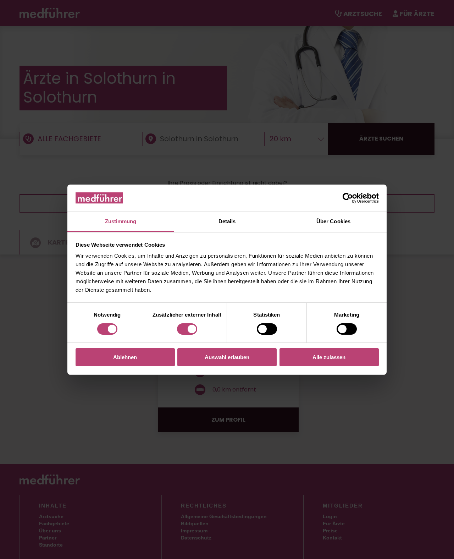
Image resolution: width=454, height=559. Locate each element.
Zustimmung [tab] (121, 221)
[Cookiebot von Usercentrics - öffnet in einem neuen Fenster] (348, 198)
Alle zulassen (328, 357)
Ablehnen (125, 357)
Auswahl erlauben (227, 357)
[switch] (187, 329)
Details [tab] (227, 221)
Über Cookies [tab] (333, 221)
